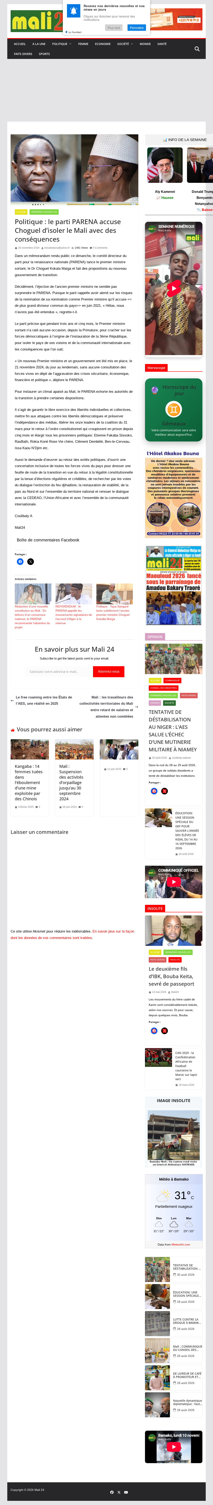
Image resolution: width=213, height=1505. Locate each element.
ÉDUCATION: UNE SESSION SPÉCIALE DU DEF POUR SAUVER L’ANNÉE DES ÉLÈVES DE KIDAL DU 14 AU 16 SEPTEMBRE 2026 (187, 830)
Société (123, 44)
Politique (59, 44)
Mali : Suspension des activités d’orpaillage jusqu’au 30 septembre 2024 (71, 782)
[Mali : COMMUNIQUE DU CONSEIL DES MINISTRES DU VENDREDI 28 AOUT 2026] (157, 1350)
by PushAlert (75, 32)
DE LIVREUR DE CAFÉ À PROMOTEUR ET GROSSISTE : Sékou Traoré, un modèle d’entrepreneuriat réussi (187, 1375)
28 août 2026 (185, 1301)
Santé (162, 44)
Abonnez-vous (108, 671)
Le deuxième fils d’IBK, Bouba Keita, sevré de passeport (171, 976)
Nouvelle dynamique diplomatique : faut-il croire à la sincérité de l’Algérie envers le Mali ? (187, 1402)
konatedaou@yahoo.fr (57, 247)
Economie (103, 44)
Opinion (154, 703)
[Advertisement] (106, 90)
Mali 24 (39, 1489)
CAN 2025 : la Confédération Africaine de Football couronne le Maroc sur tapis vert (186, 1066)
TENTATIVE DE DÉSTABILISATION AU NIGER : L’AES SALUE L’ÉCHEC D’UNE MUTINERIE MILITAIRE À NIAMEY (173, 730)
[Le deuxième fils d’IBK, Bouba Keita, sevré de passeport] (174, 930)
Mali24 (175, 992)
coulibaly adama (181, 757)
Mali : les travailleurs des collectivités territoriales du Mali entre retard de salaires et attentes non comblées (106, 706)
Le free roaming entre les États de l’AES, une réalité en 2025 (44, 700)
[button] (69, 44)
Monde (145, 44)
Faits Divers (23, 54)
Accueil (20, 44)
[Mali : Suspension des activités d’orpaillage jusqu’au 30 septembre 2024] (74, 742)
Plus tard (114, 27)
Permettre (137, 27)
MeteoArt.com (181, 1244)
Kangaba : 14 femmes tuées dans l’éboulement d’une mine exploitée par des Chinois (29, 782)
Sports (44, 54)
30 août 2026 (185, 1274)
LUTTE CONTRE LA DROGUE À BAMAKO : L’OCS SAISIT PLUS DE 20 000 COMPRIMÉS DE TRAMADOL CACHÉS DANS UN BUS (187, 1321)
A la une (39, 44)
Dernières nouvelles (44, 212)
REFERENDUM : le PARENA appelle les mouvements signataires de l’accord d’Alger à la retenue (74, 615)
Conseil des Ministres (163, 688)
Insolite (175, 960)
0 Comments (100, 247)
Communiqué (172, 680)
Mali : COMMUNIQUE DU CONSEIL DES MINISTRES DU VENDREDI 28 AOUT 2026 (187, 1348)
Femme (83, 44)
